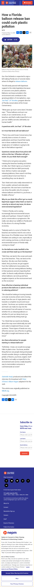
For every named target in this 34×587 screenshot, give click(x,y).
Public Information (9, 527)
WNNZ (13, 494)
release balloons (21, 81)
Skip (17, 578)
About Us (6, 503)
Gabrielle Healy (7, 377)
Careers (6, 515)
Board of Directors (9, 523)
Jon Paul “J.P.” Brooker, (10, 100)
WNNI (26, 494)
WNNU (17, 494)
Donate (28, 3)
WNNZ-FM (22, 494)
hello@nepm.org (12, 499)
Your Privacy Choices (17, 584)
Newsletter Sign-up (9, 511)
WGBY (5, 494)
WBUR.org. (5, 391)
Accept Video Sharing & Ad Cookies (17, 573)
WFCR (9, 494)
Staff (5, 519)
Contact (6, 507)
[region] (17, 558)
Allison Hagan (13, 382)
